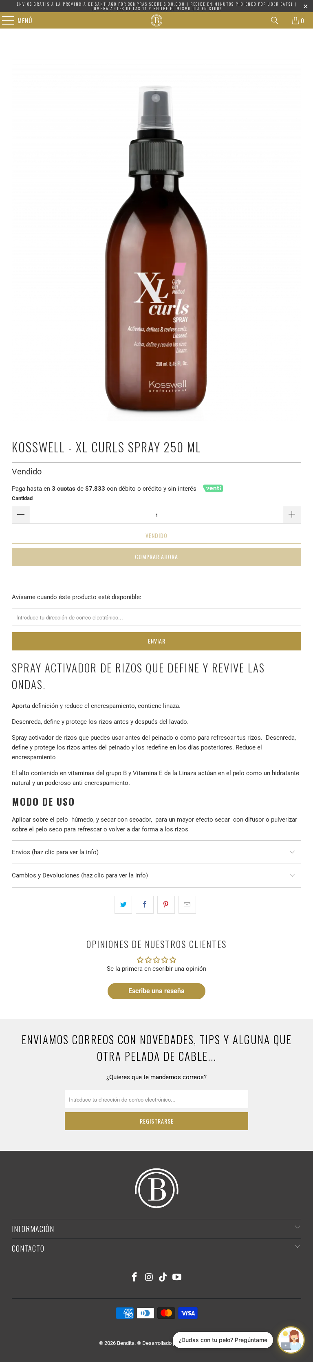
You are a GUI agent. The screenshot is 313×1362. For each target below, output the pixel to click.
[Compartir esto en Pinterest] (166, 905)
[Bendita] (156, 20)
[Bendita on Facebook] (135, 1277)
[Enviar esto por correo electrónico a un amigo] (187, 905)
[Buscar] (274, 20)
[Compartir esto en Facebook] (144, 905)
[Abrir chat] (291, 1340)
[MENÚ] (4, 20)
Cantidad (22, 498)
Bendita (125, 1343)
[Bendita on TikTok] (163, 1277)
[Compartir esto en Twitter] (123, 905)
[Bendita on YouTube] (177, 1277)
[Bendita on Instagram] (149, 1277)
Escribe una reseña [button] (156, 991)
